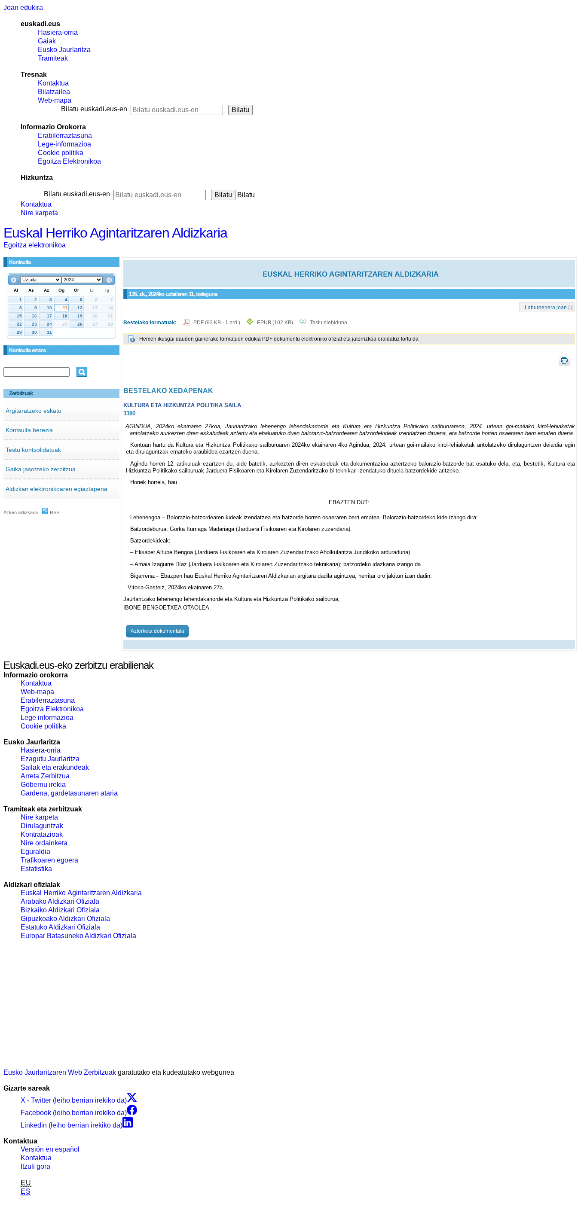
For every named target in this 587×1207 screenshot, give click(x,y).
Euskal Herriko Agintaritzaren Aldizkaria (115, 233)
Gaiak (47, 41)
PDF (217, 323)
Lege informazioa (47, 717)
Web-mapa (54, 100)
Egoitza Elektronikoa (69, 161)
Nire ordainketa (44, 843)
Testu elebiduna (328, 323)
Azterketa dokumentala (157, 631)
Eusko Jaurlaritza (64, 49)
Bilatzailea (54, 91)
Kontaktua (53, 83)
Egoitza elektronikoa (34, 245)
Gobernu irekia (43, 784)
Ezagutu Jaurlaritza (50, 758)
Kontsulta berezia (29, 430)
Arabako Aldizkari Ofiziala (60, 901)
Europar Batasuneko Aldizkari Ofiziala (78, 935)
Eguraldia (35, 851)
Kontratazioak (42, 834)
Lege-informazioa (64, 144)
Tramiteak (53, 58)
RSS (54, 512)
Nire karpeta (39, 212)
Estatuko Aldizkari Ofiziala (60, 927)
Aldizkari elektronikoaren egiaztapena (56, 488)
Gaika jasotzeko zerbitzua (41, 469)
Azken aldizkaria (20, 512)
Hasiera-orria (58, 32)
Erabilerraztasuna (65, 135)
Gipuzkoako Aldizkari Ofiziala (65, 918)
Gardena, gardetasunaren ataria (69, 793)
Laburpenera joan (546, 307)
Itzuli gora (35, 1166)
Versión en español (50, 1149)
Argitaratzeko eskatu (33, 410)
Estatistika (36, 868)
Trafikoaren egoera (49, 860)
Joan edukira (23, 7)
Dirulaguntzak (42, 825)
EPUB (275, 323)
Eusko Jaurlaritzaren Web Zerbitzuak (59, 1072)
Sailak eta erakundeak (55, 767)
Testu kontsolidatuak (33, 449)
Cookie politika (60, 152)
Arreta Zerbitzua (45, 776)
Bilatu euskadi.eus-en (94, 109)
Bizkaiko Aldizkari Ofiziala (60, 910)
